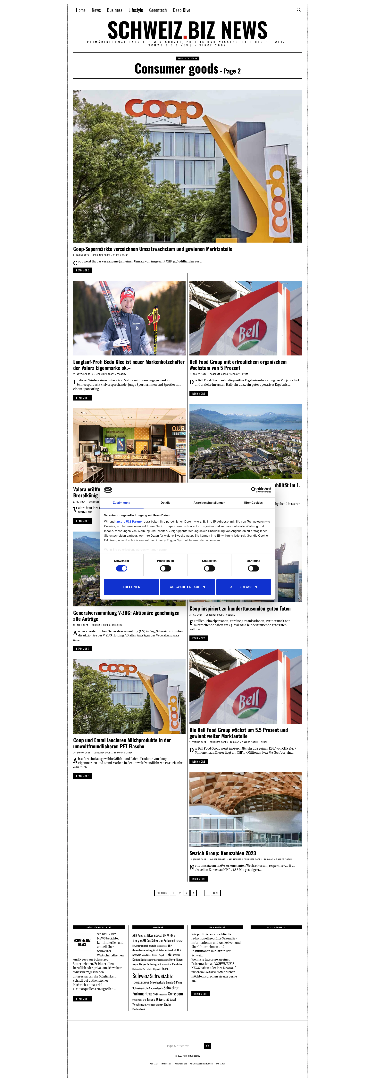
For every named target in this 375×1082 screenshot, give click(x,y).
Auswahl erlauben (187, 586)
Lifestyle (136, 9)
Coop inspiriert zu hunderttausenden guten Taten (240, 608)
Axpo (140, 935)
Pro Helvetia (148, 969)
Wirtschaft (159, 1004)
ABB (134, 935)
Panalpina (177, 964)
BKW (150, 935)
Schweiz (140, 975)
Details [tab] (165, 502)
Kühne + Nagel (158, 955)
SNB (155, 994)
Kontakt (154, 1063)
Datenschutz (181, 1063)
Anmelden (220, 1063)
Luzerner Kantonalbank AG (157, 959)
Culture (230, 614)
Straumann (162, 994)
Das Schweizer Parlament (161, 940)
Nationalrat (166, 964)
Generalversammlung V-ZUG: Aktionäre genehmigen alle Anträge (126, 615)
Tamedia (151, 999)
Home (81, 9)
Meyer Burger (176, 959)
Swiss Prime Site (139, 999)
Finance (246, 742)
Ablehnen (131, 586)
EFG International (140, 945)
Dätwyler (179, 940)
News (96, 9)
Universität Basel (166, 999)
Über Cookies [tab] (253, 502)
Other (116, 255)
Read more (82, 999)
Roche (165, 968)
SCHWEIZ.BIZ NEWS (140, 982)
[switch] (165, 568)
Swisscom (175, 994)
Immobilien (146, 955)
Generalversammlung (142, 950)
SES (150, 994)
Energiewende (162, 945)
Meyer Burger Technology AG (146, 964)
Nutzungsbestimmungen (201, 1063)
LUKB (168, 954)
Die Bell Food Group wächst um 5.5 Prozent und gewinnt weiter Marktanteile (238, 733)
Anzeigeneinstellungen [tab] (209, 502)
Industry (117, 625)
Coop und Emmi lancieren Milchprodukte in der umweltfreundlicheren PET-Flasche (122, 743)
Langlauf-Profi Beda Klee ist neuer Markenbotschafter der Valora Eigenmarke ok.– (129, 364)
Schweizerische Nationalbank (147, 988)
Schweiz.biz (161, 975)
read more (82, 270)
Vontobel (151, 1004)
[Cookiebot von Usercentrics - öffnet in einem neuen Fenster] (254, 490)
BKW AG (158, 936)
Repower (157, 969)
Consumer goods (102, 255)
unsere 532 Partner (129, 521)
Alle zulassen (243, 586)
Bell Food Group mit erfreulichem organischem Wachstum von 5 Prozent (238, 364)
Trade (125, 255)
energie (152, 945)
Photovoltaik (137, 969)
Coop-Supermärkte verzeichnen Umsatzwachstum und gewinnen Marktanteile (152, 249)
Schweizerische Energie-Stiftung (166, 982)
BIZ (145, 935)
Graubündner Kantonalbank (164, 950)
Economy (121, 374)
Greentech (158, 9)
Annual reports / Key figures (225, 859)
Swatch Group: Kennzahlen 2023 (222, 853)
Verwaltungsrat (139, 1004)
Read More (200, 994)
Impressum (166, 1063)
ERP (170, 945)
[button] (207, 1046)
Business (114, 9)
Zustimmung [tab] (121, 502)
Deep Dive (181, 9)
